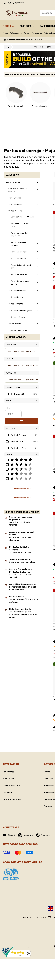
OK (21, 420)
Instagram (28, 835)
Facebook (45, 835)
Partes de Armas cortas (33, 33)
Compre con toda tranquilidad (22, 562)
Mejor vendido (9, 778)
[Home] (7, 47)
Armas (5, 33)
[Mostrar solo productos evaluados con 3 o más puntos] (21, 469)
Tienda (7, 26)
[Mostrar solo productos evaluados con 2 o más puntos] (21, 473)
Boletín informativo (12, 799)
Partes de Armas (16, 33)
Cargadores (49, 799)
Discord (11, 835)
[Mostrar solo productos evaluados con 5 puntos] (21, 459)
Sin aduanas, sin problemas (21, 552)
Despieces (26, 26)
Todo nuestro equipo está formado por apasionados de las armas (23, 614)
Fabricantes (8, 772)
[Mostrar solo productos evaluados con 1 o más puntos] (21, 478)
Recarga (48, 806)
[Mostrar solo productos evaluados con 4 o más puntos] (21, 464)
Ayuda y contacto (15, 2)
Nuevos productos (11, 785)
